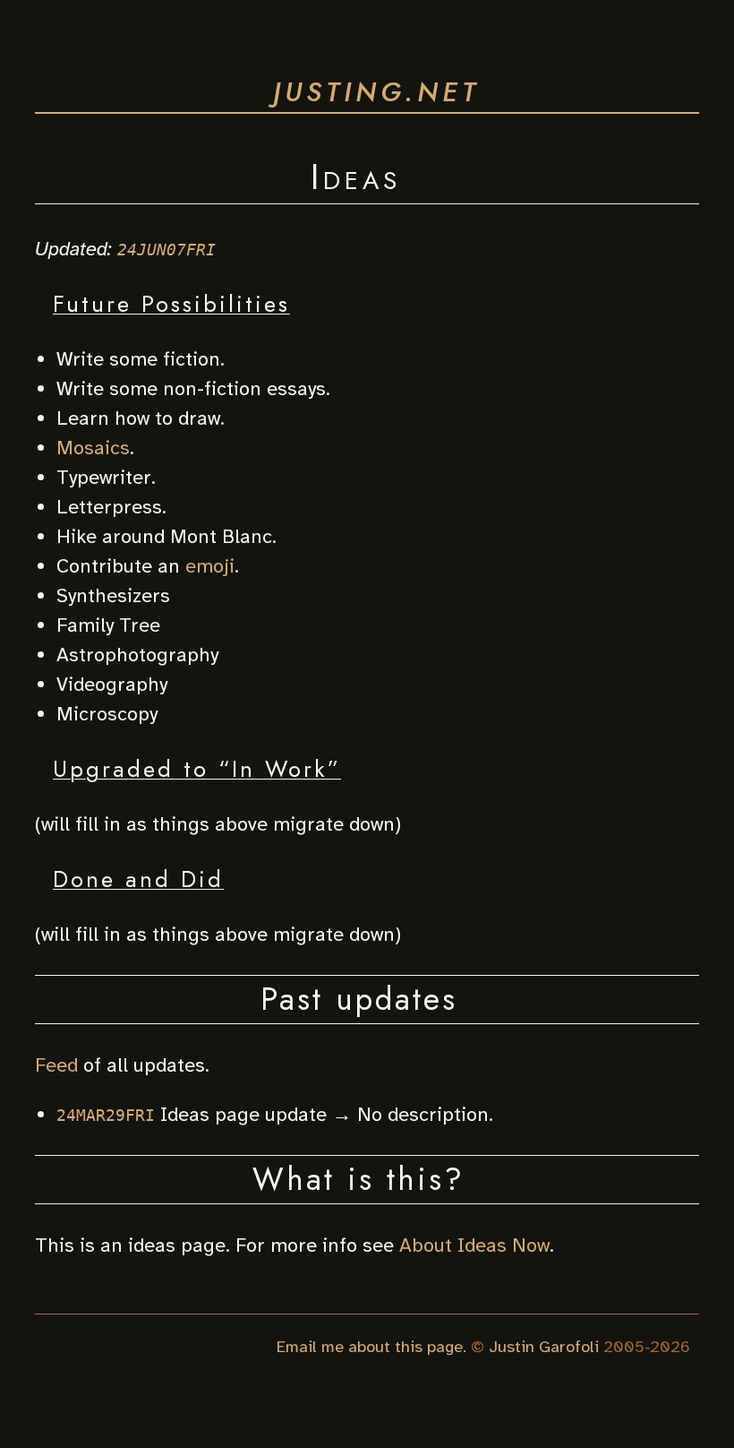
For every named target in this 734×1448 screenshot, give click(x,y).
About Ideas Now (474, 1245)
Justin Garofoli (544, 1347)
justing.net (376, 92)
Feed (56, 1065)
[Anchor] (421, 173)
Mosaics (93, 447)
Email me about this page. (371, 1347)
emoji (210, 566)
